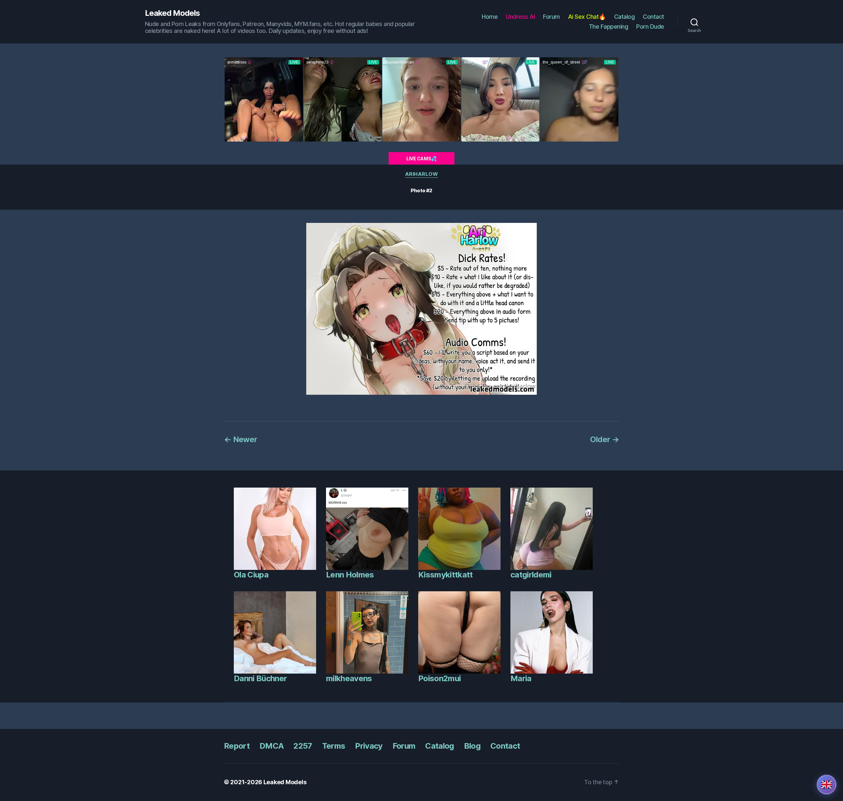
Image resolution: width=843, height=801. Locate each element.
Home (490, 16)
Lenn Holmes (350, 574)
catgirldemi (531, 574)
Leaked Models (172, 13)
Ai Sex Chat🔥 (587, 16)
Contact (653, 16)
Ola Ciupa (251, 574)
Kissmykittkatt (445, 574)
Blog (472, 746)
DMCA (271, 746)
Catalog (624, 16)
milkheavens (349, 678)
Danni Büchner (260, 678)
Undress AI (520, 16)
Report (237, 746)
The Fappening (608, 26)
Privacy (368, 746)
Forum (551, 16)
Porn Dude (650, 26)
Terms (333, 746)
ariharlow (421, 174)
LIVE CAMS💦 (421, 158)
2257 (302, 746)
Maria (520, 678)
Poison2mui (439, 678)
